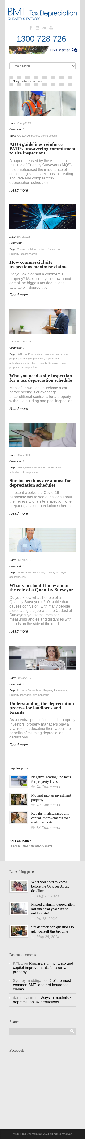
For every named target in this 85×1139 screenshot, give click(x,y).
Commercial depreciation (31, 249)
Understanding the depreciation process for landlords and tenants (41, 708)
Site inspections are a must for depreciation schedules (40, 483)
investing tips (28, 363)
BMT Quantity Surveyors (31, 467)
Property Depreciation (29, 690)
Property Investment (55, 690)
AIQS (20, 135)
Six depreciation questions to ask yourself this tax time (52, 929)
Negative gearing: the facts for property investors (51, 779)
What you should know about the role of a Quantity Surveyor (41, 587)
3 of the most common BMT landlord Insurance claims (42, 985)
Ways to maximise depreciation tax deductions (42, 1000)
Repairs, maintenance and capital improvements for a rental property (51, 817)
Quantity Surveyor (48, 363)
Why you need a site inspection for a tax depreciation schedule (40, 378)
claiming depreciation (32, 358)
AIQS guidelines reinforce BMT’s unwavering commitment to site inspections (42, 148)
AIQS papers (31, 135)
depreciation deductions (30, 572)
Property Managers (20, 694)
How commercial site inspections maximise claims (38, 264)
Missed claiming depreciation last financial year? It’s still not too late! (53, 908)
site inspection (49, 135)
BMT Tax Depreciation (29, 354)
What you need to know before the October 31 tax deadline (50, 886)
